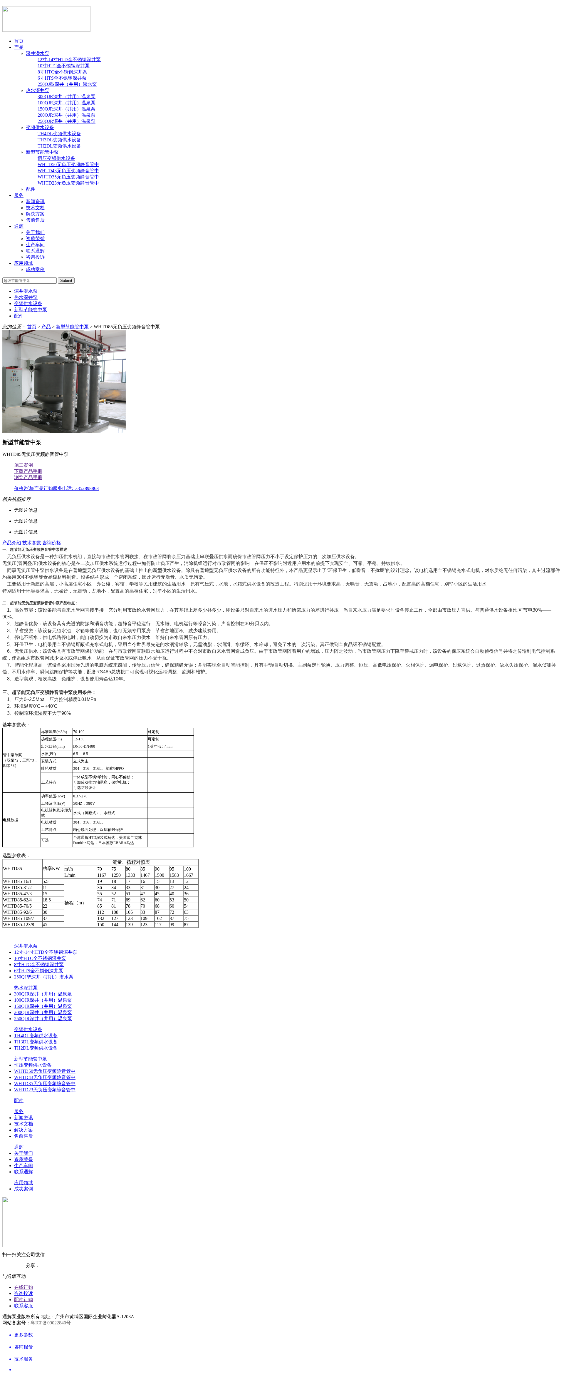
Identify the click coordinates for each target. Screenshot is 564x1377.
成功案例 (35, 269)
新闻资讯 (35, 201)
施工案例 (23, 465)
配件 (30, 189)
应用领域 (23, 263)
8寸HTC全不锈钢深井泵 (62, 71)
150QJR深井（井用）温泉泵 (66, 108)
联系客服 (23, 1305)
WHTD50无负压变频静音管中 (68, 164)
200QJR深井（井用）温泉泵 (66, 115)
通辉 (19, 226)
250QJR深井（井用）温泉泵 (66, 121)
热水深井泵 (37, 90)
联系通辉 (35, 250)
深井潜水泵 (37, 53)
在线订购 (23, 1287)
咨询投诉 (35, 257)
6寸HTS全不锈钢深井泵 (62, 78)
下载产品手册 (28, 471)
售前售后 (35, 219)
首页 (19, 41)
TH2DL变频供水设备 (59, 145)
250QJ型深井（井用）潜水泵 (67, 84)
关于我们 (35, 232)
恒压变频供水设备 (56, 158)
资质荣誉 (35, 238)
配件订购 (23, 1299)
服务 (19, 195)
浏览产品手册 (28, 477)
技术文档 (35, 207)
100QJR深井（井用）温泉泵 (66, 102)
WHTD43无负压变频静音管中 (68, 170)
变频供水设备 (40, 127)
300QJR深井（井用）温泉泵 (66, 96)
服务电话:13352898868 (76, 488)
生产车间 (35, 244)
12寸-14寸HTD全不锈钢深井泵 (69, 59)
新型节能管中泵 (42, 152)
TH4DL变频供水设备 (59, 133)
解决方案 (35, 213)
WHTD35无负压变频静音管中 (68, 176)
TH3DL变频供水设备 (59, 139)
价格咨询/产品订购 (33, 488)
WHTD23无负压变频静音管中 (68, 182)
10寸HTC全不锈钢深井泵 (64, 65)
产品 (19, 47)
